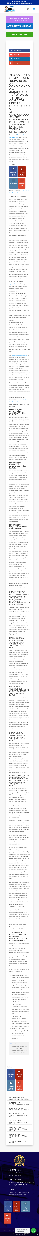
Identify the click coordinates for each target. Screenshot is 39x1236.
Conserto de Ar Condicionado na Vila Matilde (18, 1122)
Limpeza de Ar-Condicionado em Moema (19, 1103)
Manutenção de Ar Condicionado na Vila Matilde (18, 1115)
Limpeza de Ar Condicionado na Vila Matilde (18, 1136)
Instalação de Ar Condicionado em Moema (19, 1109)
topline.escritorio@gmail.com (17, 1194)
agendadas (12, 284)
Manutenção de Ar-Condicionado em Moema (19, 1098)
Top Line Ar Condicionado (19, 355)
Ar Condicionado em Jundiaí (17, 1142)
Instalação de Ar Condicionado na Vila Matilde (18, 1129)
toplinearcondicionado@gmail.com (19, 1192)
